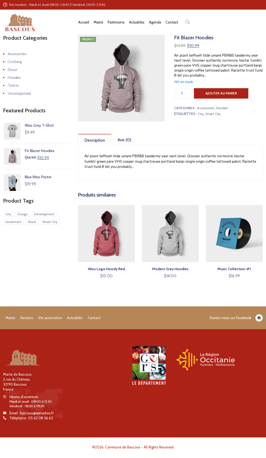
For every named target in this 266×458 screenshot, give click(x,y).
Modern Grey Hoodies (170, 269)
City (201, 114)
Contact (172, 22)
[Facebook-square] (259, 318)
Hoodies (222, 108)
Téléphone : (31, 418)
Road (32, 222)
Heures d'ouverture (23, 397)
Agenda (155, 22)
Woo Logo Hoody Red (106, 269)
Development (44, 214)
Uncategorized (19, 93)
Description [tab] (94, 140)
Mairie (98, 22)
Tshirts (13, 85)
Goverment (13, 222)
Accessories (205, 108)
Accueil (83, 22)
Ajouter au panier (221, 93)
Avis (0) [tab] (124, 139)
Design (23, 214)
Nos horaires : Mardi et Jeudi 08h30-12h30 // (40, 5)
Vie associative (50, 318)
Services (26, 318)
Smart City (213, 114)
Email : (31, 413)
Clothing (15, 61)
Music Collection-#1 (234, 269)
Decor (12, 69)
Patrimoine (116, 22)
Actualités (136, 22)
